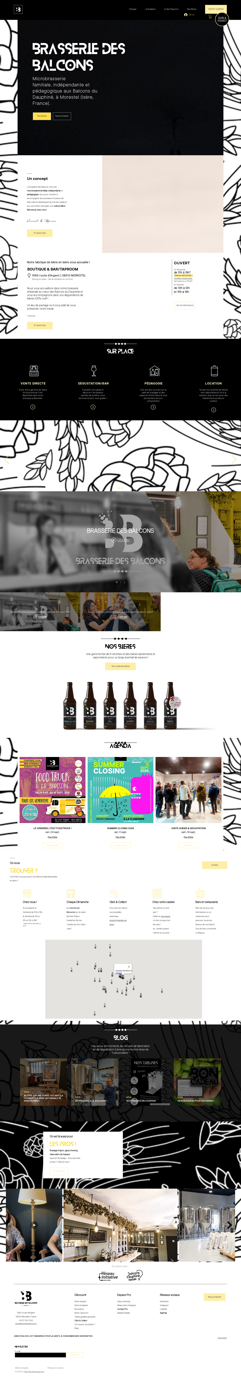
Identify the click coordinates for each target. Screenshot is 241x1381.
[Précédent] (7, 460)
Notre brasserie (81, 1305)
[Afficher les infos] (123, 582)
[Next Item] (229, 1225)
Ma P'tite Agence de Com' (34, 1372)
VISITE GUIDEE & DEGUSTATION (188, 828)
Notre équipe (80, 1301)
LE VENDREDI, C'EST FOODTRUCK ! (53, 828)
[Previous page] (112, 1110)
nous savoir (165, 916)
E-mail (17, 1352)
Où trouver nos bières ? (85, 1325)
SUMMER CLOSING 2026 (120, 828)
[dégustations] (118, 488)
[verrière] (122, 488)
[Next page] (128, 1110)
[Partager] (117, 582)
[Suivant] (234, 460)
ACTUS (26, 1092)
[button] (210, 16)
